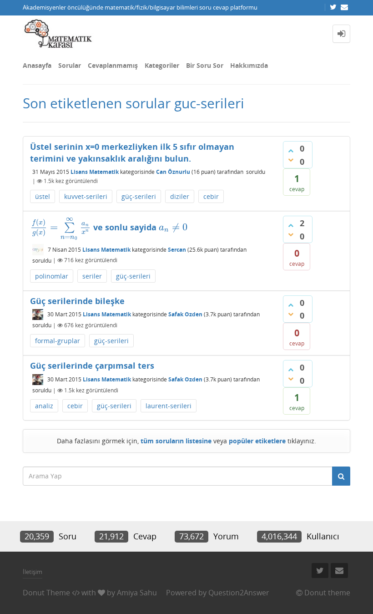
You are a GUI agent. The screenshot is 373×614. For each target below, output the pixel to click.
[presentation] (60, 227)
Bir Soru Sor (204, 65)
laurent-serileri (169, 405)
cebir (211, 196)
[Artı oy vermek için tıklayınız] (291, 150)
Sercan (177, 250)
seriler (92, 276)
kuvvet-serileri (85, 196)
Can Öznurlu (173, 172)
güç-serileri (138, 196)
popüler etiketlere (257, 440)
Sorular (69, 65)
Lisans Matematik (95, 172)
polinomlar (51, 276)
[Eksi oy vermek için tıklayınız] (291, 159)
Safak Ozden (185, 315)
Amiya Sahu (137, 593)
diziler (179, 196)
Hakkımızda (249, 65)
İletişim (32, 572)
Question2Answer (238, 593)
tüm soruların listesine (176, 440)
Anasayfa (37, 65)
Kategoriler (162, 65)
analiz (44, 405)
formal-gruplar (57, 340)
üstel (42, 196)
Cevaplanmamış (113, 65)
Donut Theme (46, 593)
